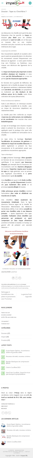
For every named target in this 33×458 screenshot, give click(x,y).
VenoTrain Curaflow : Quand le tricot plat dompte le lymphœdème (18, 373)
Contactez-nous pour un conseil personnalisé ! (16, 269)
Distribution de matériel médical (13, 451)
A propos (11, 450)
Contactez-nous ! (5, 323)
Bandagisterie (19, 450)
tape (23, 288)
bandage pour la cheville (11, 286)
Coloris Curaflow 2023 (13, 367)
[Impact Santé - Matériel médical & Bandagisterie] (16, 3)
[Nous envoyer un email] (6, 412)
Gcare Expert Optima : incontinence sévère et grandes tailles (18, 351)
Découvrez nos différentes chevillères (16, 231)
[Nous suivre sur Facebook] (2, 412)
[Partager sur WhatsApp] (13, 278)
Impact (21, 16)
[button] (2, 3)
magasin (16, 395)
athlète (3, 286)
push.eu (14, 272)
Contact (27, 451)
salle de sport (18, 288)
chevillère (20, 286)
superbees (17, 453)
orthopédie (12, 288)
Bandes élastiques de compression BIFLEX (17, 362)
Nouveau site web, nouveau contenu (18, 356)
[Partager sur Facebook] (16, 278)
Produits (4, 340)
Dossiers (3, 9)
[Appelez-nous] (9, 412)
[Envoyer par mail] (19, 278)
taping (26, 288)
